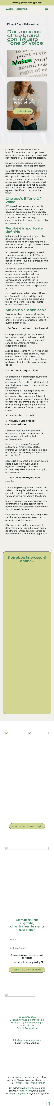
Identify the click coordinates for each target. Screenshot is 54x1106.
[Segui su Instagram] (21, 1051)
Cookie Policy (38, 1082)
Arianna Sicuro (30, 1088)
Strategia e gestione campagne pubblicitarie (27, 1024)
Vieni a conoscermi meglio (27, 826)
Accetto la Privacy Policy (27, 962)
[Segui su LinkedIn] (27, 1051)
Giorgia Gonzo (23, 1093)
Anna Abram (25, 1090)
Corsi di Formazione (27, 1028)
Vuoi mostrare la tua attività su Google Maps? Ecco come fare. (27, 647)
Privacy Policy (22, 1082)
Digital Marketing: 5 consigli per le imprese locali (27, 600)
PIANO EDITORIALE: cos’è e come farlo (27, 698)
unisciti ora (24, 111)
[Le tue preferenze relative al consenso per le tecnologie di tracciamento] (49, 1103)
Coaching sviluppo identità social (27, 1019)
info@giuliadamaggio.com (27, 1040)
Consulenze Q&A (27, 1016)
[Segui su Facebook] (32, 1051)
